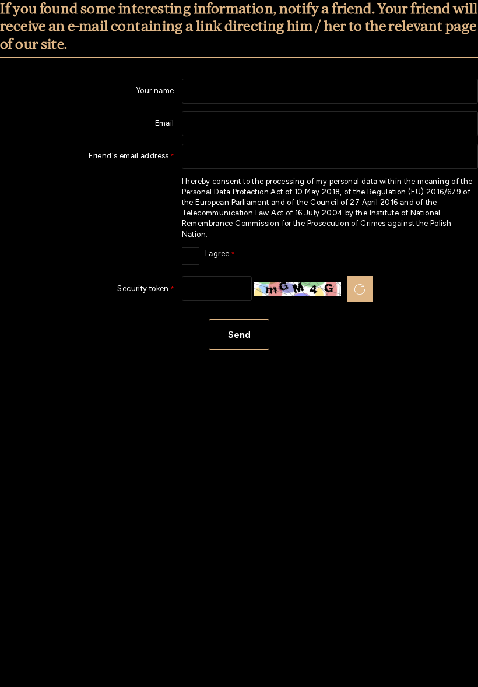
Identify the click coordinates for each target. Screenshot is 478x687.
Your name (155, 91)
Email (164, 124)
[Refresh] (360, 289)
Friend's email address (87, 156)
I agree (208, 252)
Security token (87, 289)
